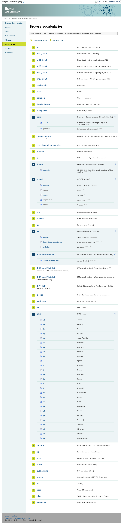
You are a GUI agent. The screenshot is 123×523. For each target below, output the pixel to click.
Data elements (9, 36)
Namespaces (9, 53)
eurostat (40, 152)
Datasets (7, 27)
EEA (14, 1)
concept (46, 185)
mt (44, 402)
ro (44, 420)
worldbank (41, 503)
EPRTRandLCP (44, 136)
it (43, 384)
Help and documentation (13, 23)
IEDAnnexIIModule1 (46, 255)
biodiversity (42, 85)
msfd (39, 458)
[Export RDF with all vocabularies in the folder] (115, 117)
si (44, 429)
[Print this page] (103, 1)
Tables (6, 31)
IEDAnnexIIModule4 (46, 277)
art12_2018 (42, 60)
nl (44, 406)
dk (44, 347)
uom (39, 490)
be (44, 324)
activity (46, 123)
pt (44, 415)
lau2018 (40, 446)
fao (38, 158)
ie (44, 379)
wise (39, 496)
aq (38, 47)
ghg (38, 212)
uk (44, 438)
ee (44, 352)
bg (44, 329)
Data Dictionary (23, 18)
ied (38, 231)
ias (38, 225)
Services (7, 48)
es (44, 361)
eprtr (39, 117)
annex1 (46, 237)
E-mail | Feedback (11, 516)
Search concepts (57, 40)
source (45, 195)
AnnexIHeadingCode (50, 261)
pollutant (46, 247)
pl (44, 411)
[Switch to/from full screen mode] (106, 1)
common (41, 98)
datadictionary (43, 104)
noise (39, 465)
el (44, 356)
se (44, 424)
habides (40, 219)
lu (44, 393)
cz (44, 338)
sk (44, 434)
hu (44, 374)
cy (44, 333)
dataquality (42, 111)
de (44, 343)
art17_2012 (42, 73)
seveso (40, 477)
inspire (40, 295)
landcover (41, 301)
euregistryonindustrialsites (49, 145)
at (44, 320)
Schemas (8, 40)
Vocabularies (9, 44)
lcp (38, 452)
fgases (40, 164)
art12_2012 (42, 54)
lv (44, 397)
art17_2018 (42, 79)
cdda (39, 92)
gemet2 (40, 179)
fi (43, 365)
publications (42, 471)
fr (43, 370)
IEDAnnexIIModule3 (46, 268)
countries (46, 170)
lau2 (39, 314)
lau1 (39, 308)
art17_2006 (42, 66)
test (38, 484)
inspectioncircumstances (52, 242)
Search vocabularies (40, 40)
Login (99, 1)
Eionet (14, 18)
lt (43, 388)
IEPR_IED (41, 286)
